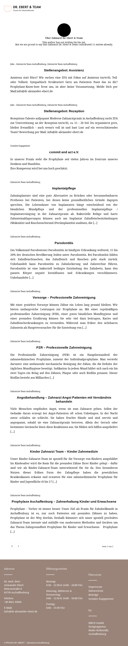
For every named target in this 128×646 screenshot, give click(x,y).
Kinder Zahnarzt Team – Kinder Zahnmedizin (64, 451)
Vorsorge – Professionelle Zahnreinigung (64, 297)
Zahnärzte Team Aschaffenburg (62, 64)
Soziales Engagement (20, 145)
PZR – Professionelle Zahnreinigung (64, 347)
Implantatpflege (64, 188)
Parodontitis (64, 243)
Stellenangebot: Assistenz (64, 70)
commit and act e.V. (64, 152)
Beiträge (93, 594)
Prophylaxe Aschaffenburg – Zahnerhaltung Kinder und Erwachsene (64, 501)
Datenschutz (95, 590)
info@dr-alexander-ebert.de (20, 611)
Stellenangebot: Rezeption (64, 111)
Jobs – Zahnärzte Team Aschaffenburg (28, 64)
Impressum (95, 586)
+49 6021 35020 (12, 601)
